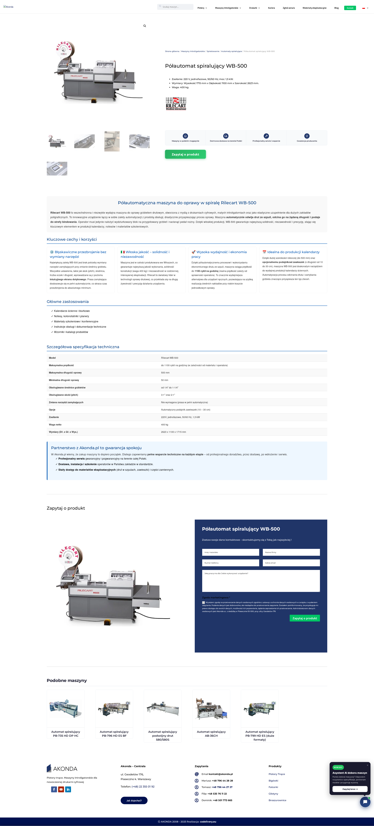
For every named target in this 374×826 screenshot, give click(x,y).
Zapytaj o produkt (185, 154)
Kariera (271, 8)
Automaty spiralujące (231, 51)
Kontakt (350, 7)
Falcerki (273, 787)
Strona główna (172, 51)
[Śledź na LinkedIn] (68, 789)
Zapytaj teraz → (350, 789)
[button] (144, 26)
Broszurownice (277, 800)
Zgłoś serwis (289, 8)
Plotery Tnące (277, 774)
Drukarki (253, 8)
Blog (336, 8)
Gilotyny (273, 793)
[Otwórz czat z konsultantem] (365, 802)
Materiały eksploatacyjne (315, 8)
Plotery (201, 8)
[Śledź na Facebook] (54, 789)
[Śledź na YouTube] (61, 789)
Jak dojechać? (134, 800)
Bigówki (273, 780)
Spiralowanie (213, 51)
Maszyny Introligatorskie (226, 8)
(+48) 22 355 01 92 (143, 786)
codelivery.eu (208, 821)
